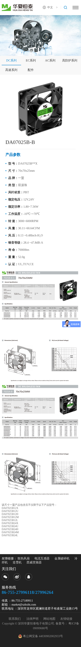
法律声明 (32, 618)
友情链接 (66, 618)
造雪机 (17, 562)
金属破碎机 (62, 558)
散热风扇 (24, 558)
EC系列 (31, 60)
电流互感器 (42, 558)
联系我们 (15, 618)
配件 (31, 69)
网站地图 (49, 618)
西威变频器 (34, 562)
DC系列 (11, 60)
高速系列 (11, 69)
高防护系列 (69, 60)
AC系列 (50, 60)
